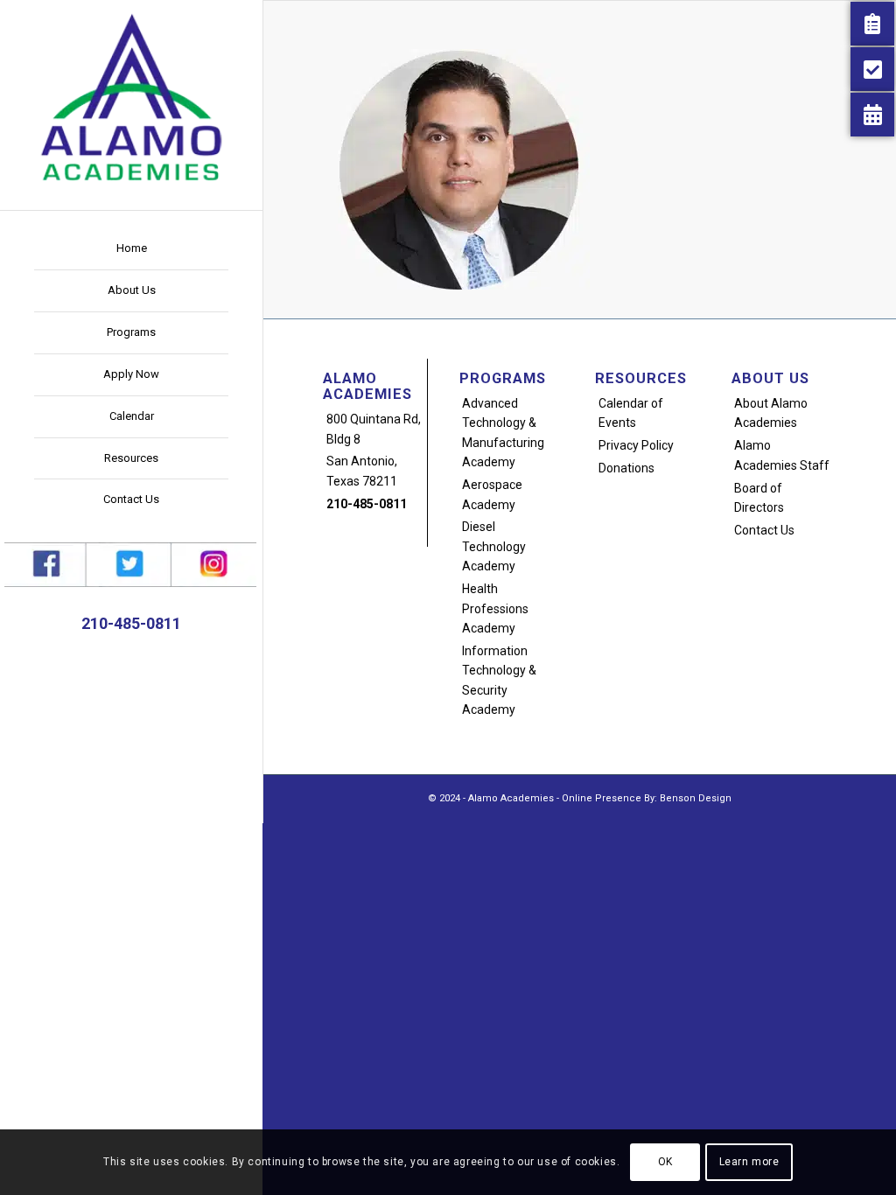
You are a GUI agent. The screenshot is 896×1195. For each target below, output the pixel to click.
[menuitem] (131, 249)
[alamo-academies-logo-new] (131, 96)
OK (665, 1162)
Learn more (749, 1162)
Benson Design (696, 798)
